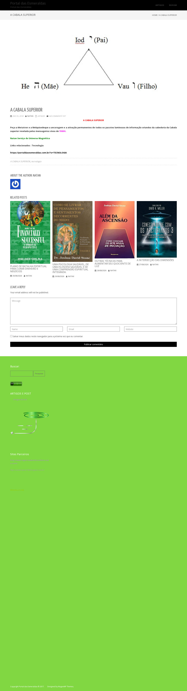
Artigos (41, 116)
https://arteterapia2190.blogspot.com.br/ (27, 470)
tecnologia (36, 161)
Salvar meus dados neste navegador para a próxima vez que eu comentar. (48, 336)
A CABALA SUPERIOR (20, 161)
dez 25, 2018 (18, 116)
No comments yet (57, 116)
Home (154, 15)
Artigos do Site (20, 399)
